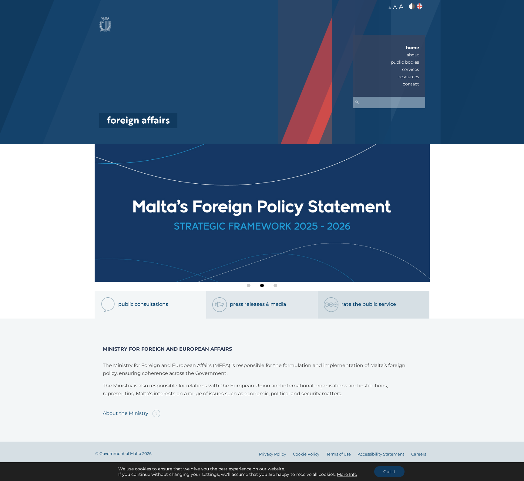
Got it (389, 471)
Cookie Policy (306, 454)
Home (412, 47)
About (413, 55)
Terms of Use (338, 454)
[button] (248, 285)
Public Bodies (405, 62)
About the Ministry (126, 413)
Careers (418, 454)
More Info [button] (347, 474)
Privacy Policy (272, 454)
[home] (138, 120)
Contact (411, 84)
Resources (408, 76)
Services (410, 69)
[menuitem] (389, 47)
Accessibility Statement (381, 454)
